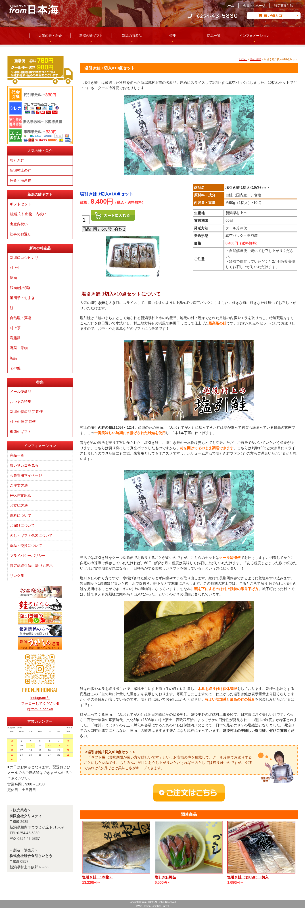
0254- (217, 16)
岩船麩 (15, 338)
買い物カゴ (273, 15)
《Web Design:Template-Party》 (152, 906)
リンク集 (17, 576)
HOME (243, 59)
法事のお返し (20, 234)
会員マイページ (254, 5)
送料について (20, 515)
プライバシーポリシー (28, 556)
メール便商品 (20, 392)
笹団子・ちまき (22, 298)
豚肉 (13, 278)
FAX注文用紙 (20, 495)
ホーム (229, 5)
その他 (15, 368)
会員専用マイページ (26, 475)
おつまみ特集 (20, 402)
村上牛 (15, 268)
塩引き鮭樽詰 (165, 877)
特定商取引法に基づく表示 (31, 566)
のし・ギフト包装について (31, 535)
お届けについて (22, 525)
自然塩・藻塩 (20, 318)
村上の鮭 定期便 (23, 422)
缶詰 (13, 358)
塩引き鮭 (255, 59)
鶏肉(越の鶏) (20, 288)
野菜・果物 (19, 348)
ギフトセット (20, 204)
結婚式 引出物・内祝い (28, 214)
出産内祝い (19, 224)
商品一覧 (213, 35)
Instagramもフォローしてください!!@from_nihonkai (40, 703)
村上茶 (15, 328)
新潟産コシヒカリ (24, 258)
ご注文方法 (19, 485)
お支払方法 (19, 505)
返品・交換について (26, 545)
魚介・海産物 (20, 180)
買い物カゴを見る (24, 465)
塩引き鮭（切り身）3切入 (248, 877)
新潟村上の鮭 (20, 170)
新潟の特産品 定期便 (26, 412)
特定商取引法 (283, 5)
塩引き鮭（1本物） (97, 877)
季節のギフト (20, 432)
